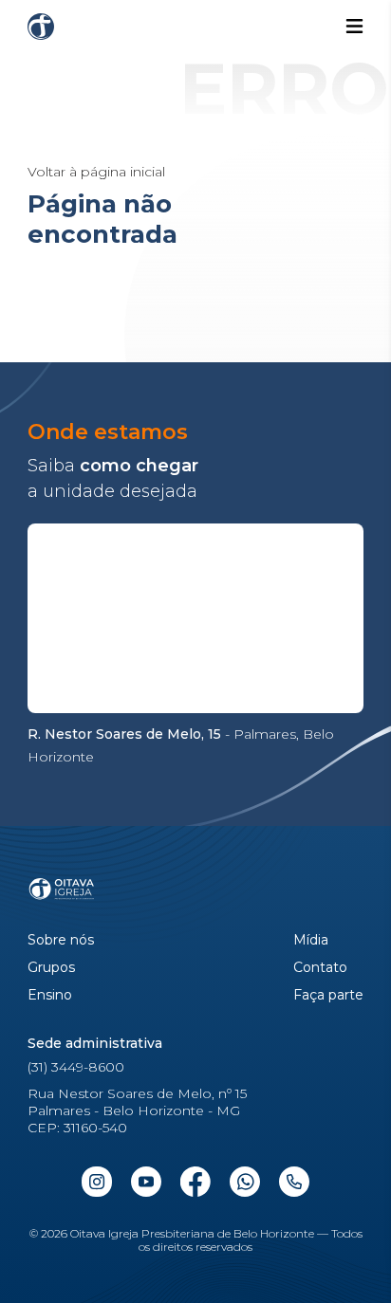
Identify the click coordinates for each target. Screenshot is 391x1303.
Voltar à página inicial (96, 171)
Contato (320, 968)
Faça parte (328, 995)
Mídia (310, 940)
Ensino (50, 995)
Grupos (51, 968)
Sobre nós (61, 940)
